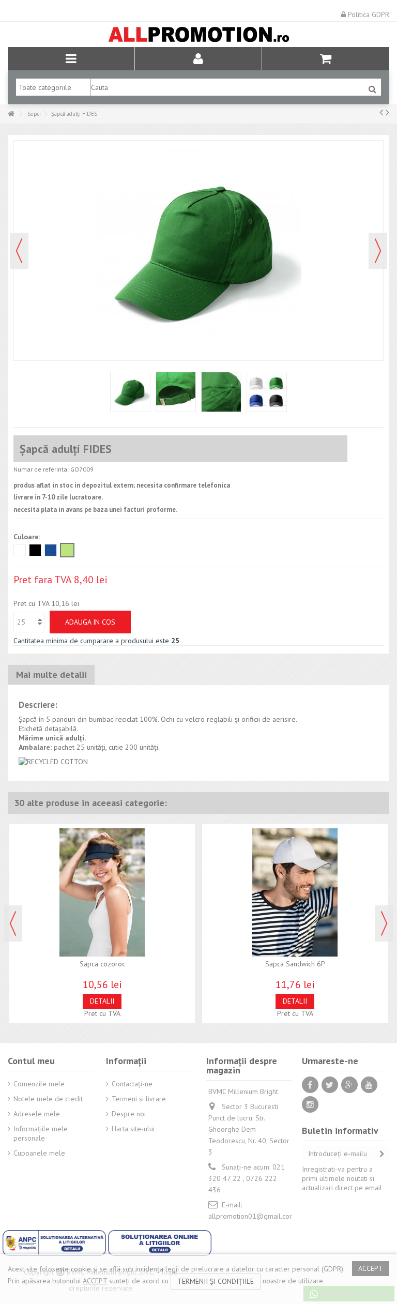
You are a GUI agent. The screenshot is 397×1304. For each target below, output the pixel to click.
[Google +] (349, 1084)
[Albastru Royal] (50, 550)
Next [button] (384, 923)
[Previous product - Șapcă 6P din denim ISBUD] (381, 112)
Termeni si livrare (139, 1098)
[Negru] (35, 550)
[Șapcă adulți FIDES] (130, 392)
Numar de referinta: (41, 469)
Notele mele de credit (48, 1098)
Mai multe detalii (51, 674)
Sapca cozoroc (102, 963)
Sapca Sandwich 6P (295, 963)
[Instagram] (310, 1104)
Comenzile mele (39, 1083)
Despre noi (129, 1113)
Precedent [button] (19, 251)
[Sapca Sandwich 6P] (295, 892)
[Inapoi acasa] (11, 114)
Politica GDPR (367, 14)
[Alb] (19, 550)
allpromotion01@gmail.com (251, 1216)
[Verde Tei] (67, 550)
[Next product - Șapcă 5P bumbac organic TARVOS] (387, 112)
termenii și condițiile (215, 1281)
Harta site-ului (133, 1128)
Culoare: (27, 536)
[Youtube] (369, 1084)
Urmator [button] (378, 251)
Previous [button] (13, 923)
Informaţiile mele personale (40, 1133)
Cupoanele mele (39, 1153)
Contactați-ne (132, 1083)
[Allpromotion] (198, 34)
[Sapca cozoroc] (102, 892)
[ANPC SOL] (159, 1242)
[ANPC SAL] (55, 1242)
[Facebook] (310, 1084)
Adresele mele (36, 1113)
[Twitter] (330, 1084)
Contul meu (31, 1061)
